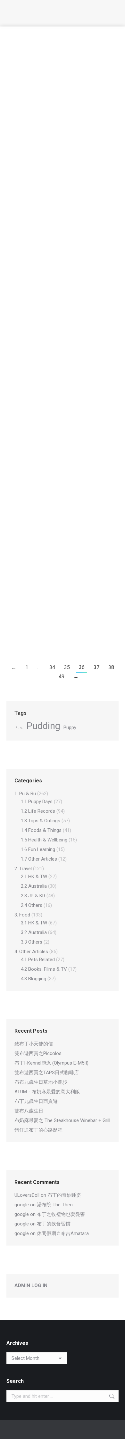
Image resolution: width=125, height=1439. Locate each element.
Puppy (69, 727)
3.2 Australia (34, 932)
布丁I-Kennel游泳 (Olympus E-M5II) (51, 1063)
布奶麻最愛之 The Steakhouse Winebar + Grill (62, 1120)
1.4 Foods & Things (41, 830)
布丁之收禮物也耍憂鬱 (61, 1214)
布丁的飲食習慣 (54, 1224)
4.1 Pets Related (60, 366)
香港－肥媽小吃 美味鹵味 (52, 415)
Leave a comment (30, 139)
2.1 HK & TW (42, 245)
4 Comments (26, 434)
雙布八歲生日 (28, 1111)
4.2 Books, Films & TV (44, 969)
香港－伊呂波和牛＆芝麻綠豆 (56, 294)
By (67, 71)
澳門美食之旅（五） (43, 597)
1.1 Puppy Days (37, 801)
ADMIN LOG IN (30, 1285)
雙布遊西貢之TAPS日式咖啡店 (46, 1072)
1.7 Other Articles (39, 859)
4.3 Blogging (57, 487)
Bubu (19, 728)
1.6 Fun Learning (38, 849)
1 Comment (25, 79)
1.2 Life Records (38, 811)
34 (52, 667)
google (21, 1205)
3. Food (21, 193)
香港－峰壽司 (33, 536)
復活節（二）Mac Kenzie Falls (58, 60)
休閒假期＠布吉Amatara (63, 1233)
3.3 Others (31, 942)
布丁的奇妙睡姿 (64, 1195)
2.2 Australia (42, 71)
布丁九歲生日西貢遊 (36, 1101)
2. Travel (21, 71)
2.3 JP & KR (33, 896)
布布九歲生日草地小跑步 (40, 1082)
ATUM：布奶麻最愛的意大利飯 (47, 1092)
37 (96, 667)
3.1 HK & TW (41, 193)
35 (67, 667)
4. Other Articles (29, 366)
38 (111, 667)
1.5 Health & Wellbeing (44, 840)
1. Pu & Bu (25, 793)
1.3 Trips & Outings (40, 821)
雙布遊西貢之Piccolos (38, 1053)
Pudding (43, 726)
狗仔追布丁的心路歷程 (38, 1130)
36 (82, 667)
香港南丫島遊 (33, 233)
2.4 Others (31, 905)
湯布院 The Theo (55, 1205)
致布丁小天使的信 (33, 1044)
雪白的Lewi (30, 354)
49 (61, 677)
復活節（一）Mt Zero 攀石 (52, 120)
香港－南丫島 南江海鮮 (49, 181)
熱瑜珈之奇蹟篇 (36, 476)
